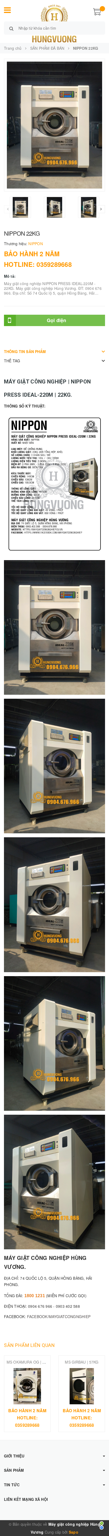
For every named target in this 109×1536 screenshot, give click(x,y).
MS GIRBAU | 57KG (81, 1362)
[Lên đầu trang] (98, 1520)
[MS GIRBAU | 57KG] (81, 1386)
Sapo (73, 1532)
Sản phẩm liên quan (29, 1345)
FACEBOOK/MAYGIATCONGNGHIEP (59, 1316)
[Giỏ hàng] (97, 11)
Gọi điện (56, 320)
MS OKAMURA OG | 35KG (29, 1362)
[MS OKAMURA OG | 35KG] (27, 1386)
